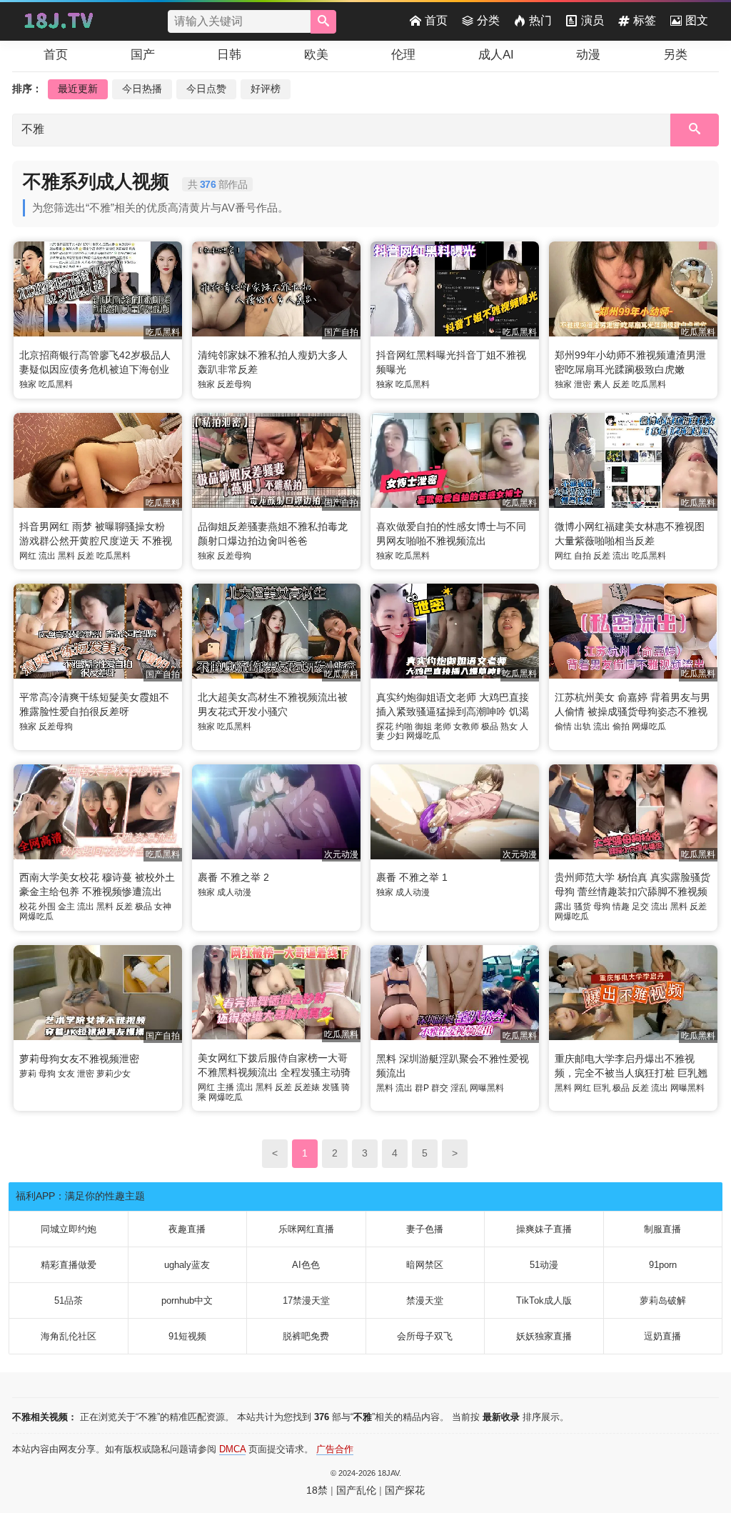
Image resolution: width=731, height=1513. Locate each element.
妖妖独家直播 (544, 1336)
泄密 (582, 384)
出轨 (582, 726)
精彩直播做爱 (68, 1264)
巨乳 (601, 1088)
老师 (442, 726)
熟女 (509, 726)
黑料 (66, 556)
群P (422, 1088)
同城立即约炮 (68, 1229)
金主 (66, 907)
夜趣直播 (187, 1229)
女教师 (466, 726)
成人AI (496, 54)
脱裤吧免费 (306, 1336)
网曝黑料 (487, 1088)
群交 (439, 1088)
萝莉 (27, 1074)
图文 (696, 20)
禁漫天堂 (424, 1300)
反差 (621, 384)
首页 (436, 20)
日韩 (229, 54)
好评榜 (266, 88)
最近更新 (78, 88)
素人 (601, 384)
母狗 (601, 907)
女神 (162, 907)
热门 (540, 20)
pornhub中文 (187, 1300)
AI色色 (306, 1264)
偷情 (563, 726)
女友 (66, 1074)
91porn (663, 1264)
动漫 (588, 54)
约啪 (404, 726)
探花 (384, 726)
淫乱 (459, 1088)
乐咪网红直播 (306, 1229)
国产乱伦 (356, 1490)
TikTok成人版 (544, 1300)
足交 (640, 907)
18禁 (317, 1490)
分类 (488, 20)
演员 (592, 20)
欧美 (316, 54)
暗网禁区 (424, 1264)
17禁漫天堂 (306, 1300)
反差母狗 (234, 384)
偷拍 (621, 726)
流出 (47, 556)
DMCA (232, 1449)
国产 (143, 54)
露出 (563, 907)
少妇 (395, 736)
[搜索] (323, 22)
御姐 (423, 726)
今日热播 (142, 88)
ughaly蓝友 (187, 1264)
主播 (225, 1087)
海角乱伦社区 (68, 1336)
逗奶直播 (662, 1336)
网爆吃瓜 (423, 736)
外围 (47, 907)
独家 (27, 384)
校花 (27, 907)
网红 (27, 556)
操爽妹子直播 (544, 1229)
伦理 (403, 54)
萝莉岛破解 (663, 1300)
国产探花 (405, 1490)
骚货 (582, 907)
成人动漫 (234, 892)
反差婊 (307, 1087)
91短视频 (187, 1336)
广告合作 (334, 1449)
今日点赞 (206, 88)
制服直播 (662, 1229)
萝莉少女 (113, 1074)
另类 (675, 54)
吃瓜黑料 (56, 384)
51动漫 (544, 1264)
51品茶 (68, 1300)
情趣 (621, 907)
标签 (644, 20)
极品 (489, 726)
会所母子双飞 (425, 1336)
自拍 (582, 556)
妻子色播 (424, 1229)
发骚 (330, 1087)
